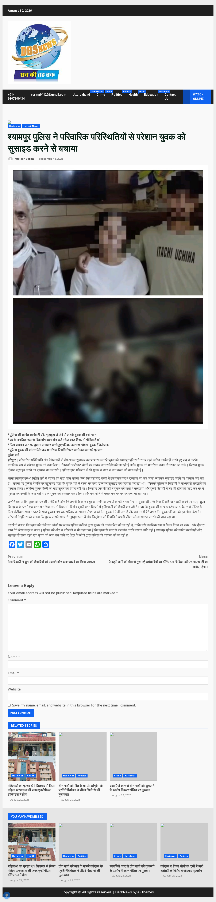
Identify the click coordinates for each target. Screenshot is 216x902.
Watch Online (198, 97)
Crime (102, 93)
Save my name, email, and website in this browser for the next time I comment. (74, 705)
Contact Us (170, 96)
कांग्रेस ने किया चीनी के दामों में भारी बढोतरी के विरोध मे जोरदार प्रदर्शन (184, 842)
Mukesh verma (24, 159)
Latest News (31, 126)
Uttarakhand (83, 93)
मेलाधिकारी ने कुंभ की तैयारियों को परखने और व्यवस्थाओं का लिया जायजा (51, 559)
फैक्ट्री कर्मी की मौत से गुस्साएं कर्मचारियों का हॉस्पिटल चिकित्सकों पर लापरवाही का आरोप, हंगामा (158, 561)
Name (14, 656)
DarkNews (123, 892)
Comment (17, 600)
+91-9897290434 (16, 96)
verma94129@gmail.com (48, 94)
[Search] (178, 97)
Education (152, 93)
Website (14, 689)
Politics (118, 93)
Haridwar (14, 126)
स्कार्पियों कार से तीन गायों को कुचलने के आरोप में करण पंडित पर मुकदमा (133, 756)
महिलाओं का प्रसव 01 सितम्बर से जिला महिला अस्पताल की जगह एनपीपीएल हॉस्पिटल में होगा (31, 756)
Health (135, 93)
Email (13, 673)
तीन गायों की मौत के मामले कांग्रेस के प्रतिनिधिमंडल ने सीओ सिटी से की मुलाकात (82, 756)
